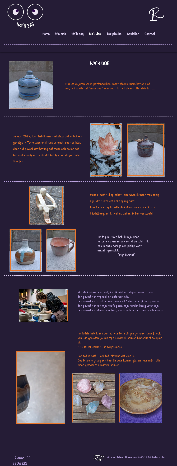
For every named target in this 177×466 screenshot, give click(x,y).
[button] (60, 419)
